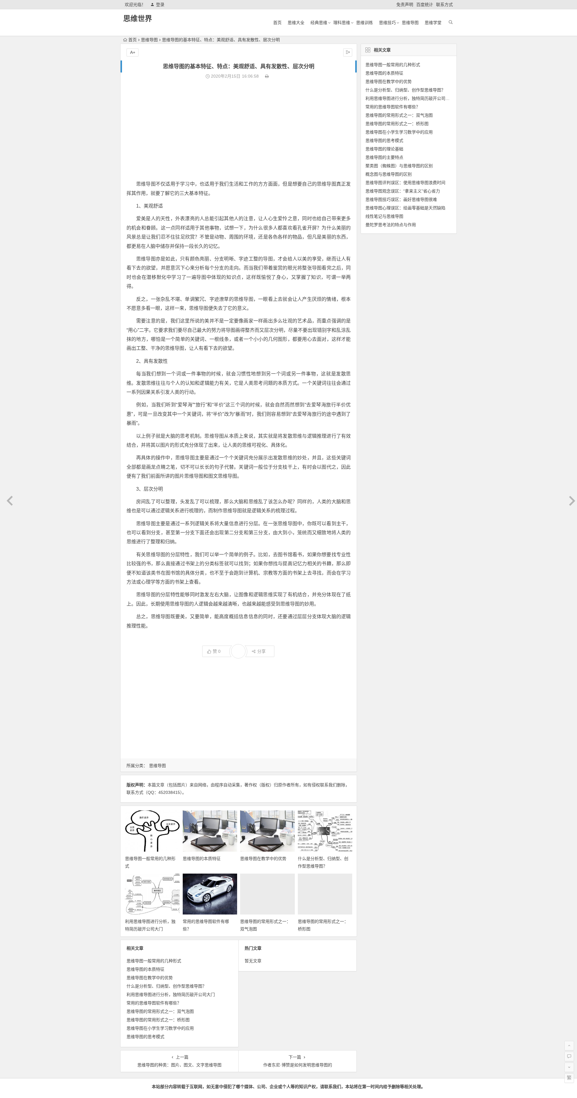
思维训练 (364, 22)
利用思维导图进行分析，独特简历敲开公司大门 (171, 994)
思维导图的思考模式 (145, 1036)
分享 (261, 651)
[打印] (267, 76)
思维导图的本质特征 (202, 858)
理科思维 (341, 22)
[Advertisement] (238, 130)
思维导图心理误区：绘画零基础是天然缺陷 (405, 207)
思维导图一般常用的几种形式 (154, 960)
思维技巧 (387, 22)
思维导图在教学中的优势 (263, 858)
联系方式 (444, 4)
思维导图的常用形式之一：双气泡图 (160, 1011)
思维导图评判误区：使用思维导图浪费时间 (405, 182)
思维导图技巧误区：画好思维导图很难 (401, 199)
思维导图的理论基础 (384, 149)
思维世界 (137, 18)
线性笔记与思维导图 (384, 216)
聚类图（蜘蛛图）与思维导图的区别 (399, 165)
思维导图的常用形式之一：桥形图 (158, 1019)
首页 (277, 22)
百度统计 (424, 4)
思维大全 (296, 22)
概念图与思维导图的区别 (388, 174)
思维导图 (410, 22)
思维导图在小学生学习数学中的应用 (160, 1028)
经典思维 (318, 22)
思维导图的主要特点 (384, 157)
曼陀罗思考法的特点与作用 (390, 224)
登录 (160, 4)
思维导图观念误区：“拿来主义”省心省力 (402, 191)
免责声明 (404, 4)
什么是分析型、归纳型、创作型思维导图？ (166, 986)
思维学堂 (433, 22)
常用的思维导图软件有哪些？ (154, 1003)
